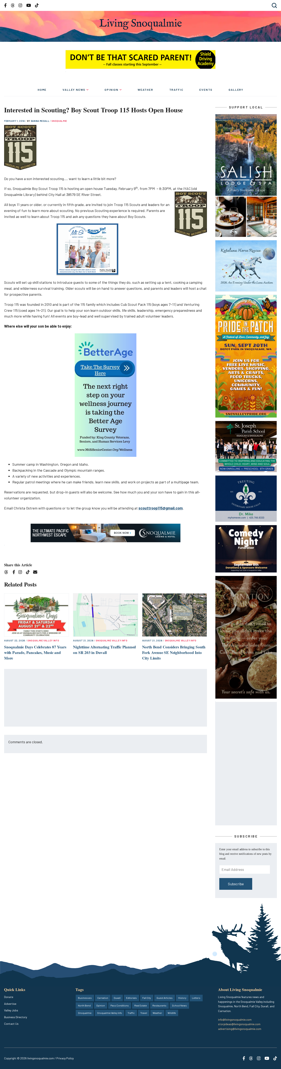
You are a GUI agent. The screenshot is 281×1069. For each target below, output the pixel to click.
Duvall (117, 997)
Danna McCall (40, 121)
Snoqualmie (59, 121)
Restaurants (159, 1005)
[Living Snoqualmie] (140, 24)
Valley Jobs (11, 1010)
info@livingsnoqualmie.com (235, 1019)
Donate (8, 997)
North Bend (84, 1005)
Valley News (74, 89)
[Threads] (7, 573)
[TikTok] (29, 573)
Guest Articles (165, 997)
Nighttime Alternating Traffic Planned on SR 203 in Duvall (104, 649)
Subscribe (236, 884)
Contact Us (11, 1023)
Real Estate (140, 1005)
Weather (145, 89)
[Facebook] (14, 573)
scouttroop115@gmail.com (160, 508)
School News (179, 1005)
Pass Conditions (119, 1005)
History (182, 997)
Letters (196, 997)
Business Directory (15, 1017)
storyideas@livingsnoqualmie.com (239, 1024)
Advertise (10, 1003)
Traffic (176, 89)
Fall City (146, 997)
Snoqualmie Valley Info (43, 640)
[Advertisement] (105, 698)
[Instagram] (21, 573)
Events (205, 89)
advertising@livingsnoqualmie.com (239, 1029)
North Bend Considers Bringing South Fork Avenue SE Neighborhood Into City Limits (174, 652)
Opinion (111, 89)
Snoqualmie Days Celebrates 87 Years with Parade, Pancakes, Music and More (35, 652)
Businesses (85, 997)
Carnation (102, 997)
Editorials (131, 997)
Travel (143, 1012)
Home (42, 89)
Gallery (236, 89)
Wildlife (172, 1012)
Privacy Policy (65, 1058)
